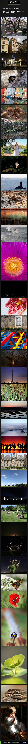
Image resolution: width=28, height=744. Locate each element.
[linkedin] (25, 742)
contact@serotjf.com (15, 742)
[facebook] (23, 742)
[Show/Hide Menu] (1, 1)
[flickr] (24, 742)
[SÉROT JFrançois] (14, 2)
